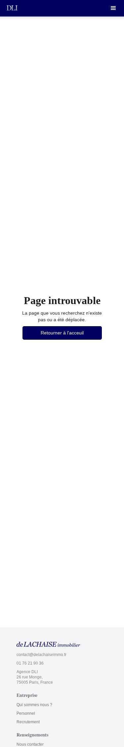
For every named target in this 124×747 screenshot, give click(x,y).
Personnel (26, 713)
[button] (113, 8)
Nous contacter (30, 744)
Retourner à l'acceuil (62, 332)
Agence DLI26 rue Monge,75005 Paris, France (35, 677)
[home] (12, 7)
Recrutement (28, 722)
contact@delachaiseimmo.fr (41, 654)
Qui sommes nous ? (34, 704)
